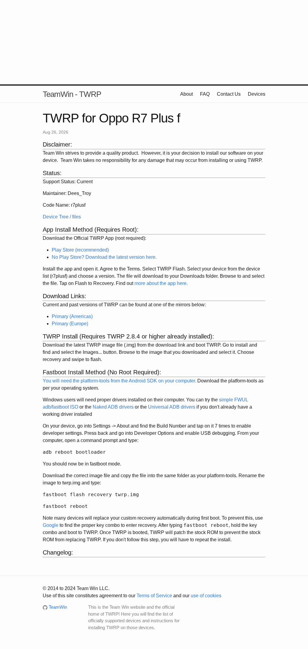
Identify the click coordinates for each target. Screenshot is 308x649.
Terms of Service (154, 595)
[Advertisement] (154, 42)
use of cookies (206, 595)
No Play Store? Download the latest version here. (104, 257)
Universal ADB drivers (171, 406)
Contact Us (229, 94)
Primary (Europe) (70, 323)
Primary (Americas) (72, 316)
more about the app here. (161, 283)
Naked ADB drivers (113, 406)
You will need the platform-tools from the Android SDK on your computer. (119, 380)
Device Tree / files (62, 216)
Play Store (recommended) (80, 249)
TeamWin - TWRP (72, 94)
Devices (256, 94)
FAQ (205, 94)
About (186, 94)
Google (50, 525)
